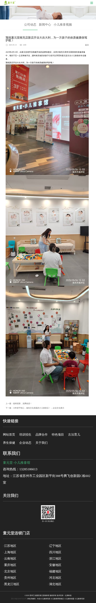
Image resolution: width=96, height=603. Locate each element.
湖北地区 (55, 584)
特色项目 (58, 434)
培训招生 (25, 434)
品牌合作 (41, 434)
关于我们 (41, 442)
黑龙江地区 (11, 584)
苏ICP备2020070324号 (19, 599)
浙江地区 (55, 558)
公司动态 (30, 24)
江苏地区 (10, 546)
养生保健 (9, 442)
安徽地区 (55, 565)
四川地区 (55, 552)
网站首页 (9, 434)
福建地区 (55, 571)
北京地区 (10, 571)
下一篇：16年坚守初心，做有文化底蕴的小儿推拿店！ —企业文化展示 (35, 408)
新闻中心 (45, 24)
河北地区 (55, 577)
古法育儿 (74, 434)
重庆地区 (10, 565)
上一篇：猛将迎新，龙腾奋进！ (19, 403)
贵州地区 (10, 577)
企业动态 (25, 442)
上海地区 (10, 552)
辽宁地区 (55, 546)
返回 (87, 45)
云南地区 (10, 558)
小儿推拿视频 (63, 24)
